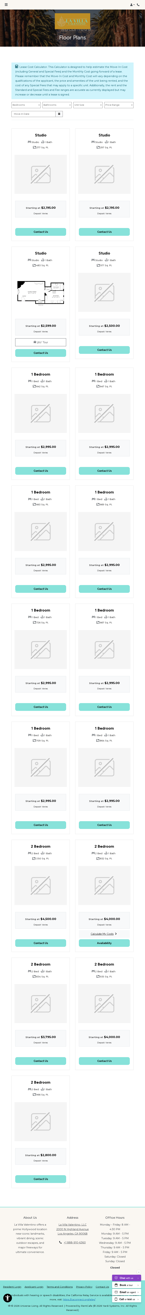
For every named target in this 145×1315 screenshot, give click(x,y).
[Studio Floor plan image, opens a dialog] (40, 292)
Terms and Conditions (60, 1286)
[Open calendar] (59, 114)
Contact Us (102, 1286)
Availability (113, 943)
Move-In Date (21, 114)
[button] (132, 4)
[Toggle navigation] (6, 4)
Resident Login (12, 1286)
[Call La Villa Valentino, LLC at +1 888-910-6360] (139, 4)
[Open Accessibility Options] (8, 1298)
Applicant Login (34, 1286)
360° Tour (51, 342)
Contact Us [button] (50, 231)
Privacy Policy (84, 1286)
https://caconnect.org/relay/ (79, 1299)
